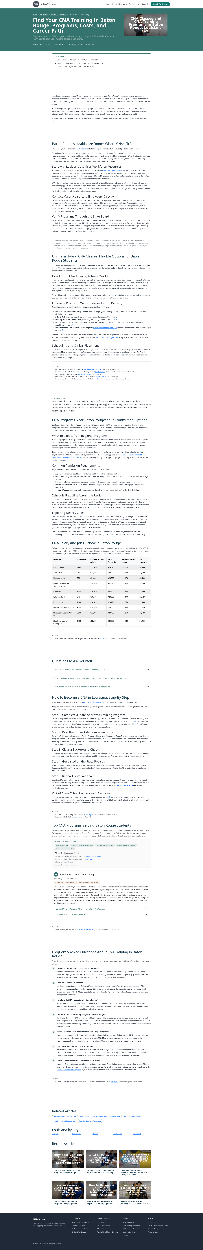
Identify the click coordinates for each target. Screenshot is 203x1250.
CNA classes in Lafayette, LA (107, 337)
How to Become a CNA (80, 1222)
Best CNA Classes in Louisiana (64, 1121)
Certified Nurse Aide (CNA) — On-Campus (72, 914)
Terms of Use (153, 1232)
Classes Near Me (118, 4)
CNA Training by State (80, 1229)
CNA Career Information (106, 1229)
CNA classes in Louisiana (112, 170)
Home (107, 4)
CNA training (82, 149)
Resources (133, 4)
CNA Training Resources (133, 1117)
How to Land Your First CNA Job (65, 1117)
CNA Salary (101, 1222)
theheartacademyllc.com (92, 369)
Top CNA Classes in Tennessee (90, 1121)
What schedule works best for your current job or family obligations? (81, 670)
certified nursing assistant (93, 702)
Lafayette (55, 1134)
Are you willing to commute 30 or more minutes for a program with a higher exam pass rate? (91, 678)
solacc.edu (99, 379)
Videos (125, 1235)
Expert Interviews (129, 1232)
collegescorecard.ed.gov (92, 856)
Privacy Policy (153, 1229)
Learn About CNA (129, 1222)
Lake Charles (76, 1134)
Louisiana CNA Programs (59, 15)
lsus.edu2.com (101, 376)
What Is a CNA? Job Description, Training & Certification (100, 1117)
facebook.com (100, 372)
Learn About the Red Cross (158, 1226)
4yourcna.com (78, 817)
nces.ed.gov (88, 859)
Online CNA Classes (79, 1232)
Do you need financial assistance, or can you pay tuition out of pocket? (82, 687)
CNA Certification (103, 1226)
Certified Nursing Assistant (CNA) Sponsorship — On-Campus (80, 909)
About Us (145, 4)
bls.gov (101, 639)
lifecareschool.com (85, 374)
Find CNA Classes (78, 1226)
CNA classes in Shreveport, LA (105, 328)
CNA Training (44, 15)
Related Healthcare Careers (107, 1232)
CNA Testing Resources (131, 1226)
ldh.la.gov (89, 815)
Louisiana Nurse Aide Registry (69, 1070)
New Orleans (117, 1134)
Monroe (95, 1134)
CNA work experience (124, 785)
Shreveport (137, 1134)
